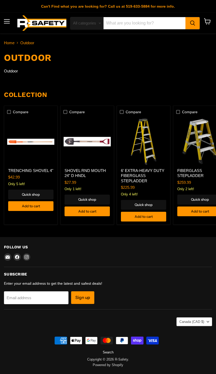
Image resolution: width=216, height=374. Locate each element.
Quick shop (31, 194)
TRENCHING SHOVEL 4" (30, 170)
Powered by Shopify (108, 365)
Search (108, 352)
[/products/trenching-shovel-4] (31, 141)
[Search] (192, 23)
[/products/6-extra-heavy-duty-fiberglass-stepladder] (143, 141)
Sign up (82, 297)
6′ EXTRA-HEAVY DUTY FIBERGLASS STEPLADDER (142, 175)
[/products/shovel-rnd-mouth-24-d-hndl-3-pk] (87, 141)
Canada (191, 322)
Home (9, 43)
